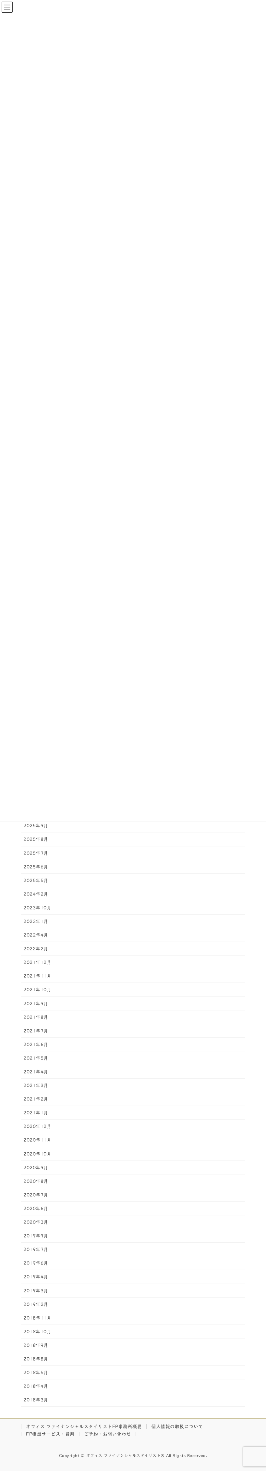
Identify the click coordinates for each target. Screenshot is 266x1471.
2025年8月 (35, 839)
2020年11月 (37, 1140)
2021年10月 (37, 989)
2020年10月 (37, 1154)
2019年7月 (35, 1249)
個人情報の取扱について (177, 1426)
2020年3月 (35, 1222)
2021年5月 (35, 1058)
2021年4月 (35, 1072)
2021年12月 (37, 962)
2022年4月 (35, 935)
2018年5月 (35, 1372)
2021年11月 (37, 976)
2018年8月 (35, 1359)
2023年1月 (35, 921)
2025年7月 (35, 853)
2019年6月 (35, 1263)
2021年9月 (35, 1003)
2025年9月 (35, 825)
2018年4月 (35, 1386)
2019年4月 (35, 1276)
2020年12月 (37, 1126)
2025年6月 (35, 867)
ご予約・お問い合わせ (107, 1434)
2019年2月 (35, 1304)
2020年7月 (35, 1195)
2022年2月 (35, 948)
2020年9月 (35, 1167)
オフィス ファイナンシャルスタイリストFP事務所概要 (84, 1426)
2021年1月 (35, 1112)
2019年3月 (35, 1290)
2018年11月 (37, 1318)
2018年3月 (35, 1400)
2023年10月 (37, 908)
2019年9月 (35, 1236)
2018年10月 (37, 1331)
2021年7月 (35, 1031)
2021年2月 (35, 1099)
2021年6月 (35, 1044)
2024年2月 (35, 894)
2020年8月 (35, 1181)
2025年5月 (35, 880)
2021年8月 (35, 1017)
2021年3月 (35, 1085)
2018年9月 (35, 1345)
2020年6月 (35, 1208)
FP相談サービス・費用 (50, 1434)
